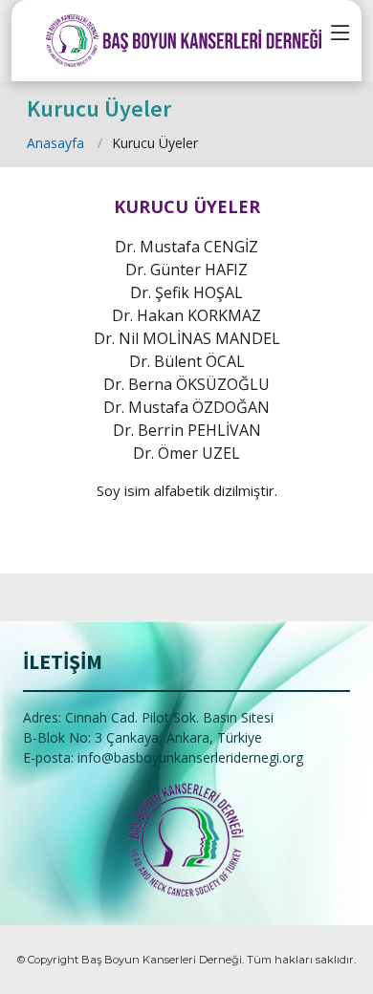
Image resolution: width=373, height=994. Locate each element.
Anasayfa (55, 143)
